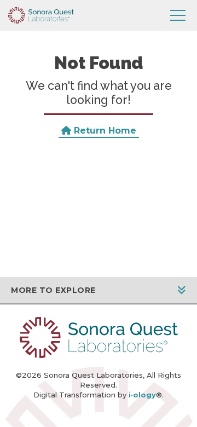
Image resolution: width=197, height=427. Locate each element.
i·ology (142, 394)
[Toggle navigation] (178, 15)
